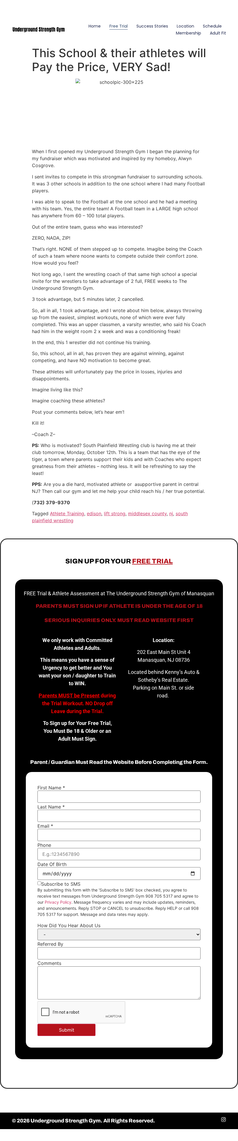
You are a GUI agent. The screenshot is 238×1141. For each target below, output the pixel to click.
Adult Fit (218, 33)
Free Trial (118, 26)
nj (171, 513)
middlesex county (147, 513)
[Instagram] (225, 8)
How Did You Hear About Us (68, 925)
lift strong (114, 513)
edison (94, 513)
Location (185, 26)
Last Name (51, 806)
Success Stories (152, 26)
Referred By (50, 944)
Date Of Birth (51, 864)
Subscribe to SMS (60, 884)
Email (45, 826)
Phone (44, 845)
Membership (188, 33)
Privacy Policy (58, 902)
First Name (51, 787)
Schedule (212, 26)
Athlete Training (67, 513)
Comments (49, 963)
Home (95, 26)
